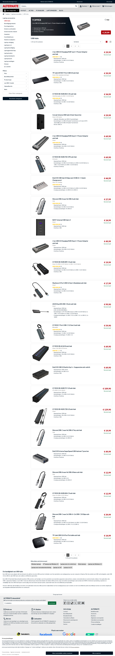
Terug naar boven (57, 594)
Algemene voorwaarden (97, 618)
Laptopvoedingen (9, 61)
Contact (65, 611)
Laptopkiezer (52, 10)
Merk (5, 89)
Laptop (8, 14)
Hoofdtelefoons (8, 37)
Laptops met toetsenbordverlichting (41, 567)
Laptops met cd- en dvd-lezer (68, 564)
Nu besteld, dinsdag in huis (10, 1)
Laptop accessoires (16, 14)
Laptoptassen (8, 58)
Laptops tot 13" (68, 567)
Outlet (23, 10)
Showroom (80, 1)
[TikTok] (72, 602)
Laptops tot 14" (57, 567)
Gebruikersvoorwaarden (97, 620)
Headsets (7, 34)
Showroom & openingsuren (70, 620)
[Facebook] (64, 602)
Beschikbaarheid (8, 76)
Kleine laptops (82, 564)
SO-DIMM (7, 66)
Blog (61, 10)
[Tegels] (110, 42)
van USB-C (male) (9, 83)
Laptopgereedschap (10, 50)
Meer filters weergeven (15, 93)
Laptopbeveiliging (9, 48)
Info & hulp (109, 1)
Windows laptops (36, 564)
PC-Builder (40, 10)
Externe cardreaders (10, 29)
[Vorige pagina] (64, 46)
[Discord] (82, 602)
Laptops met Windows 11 (95, 564)
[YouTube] (75, 602)
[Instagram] (68, 602)
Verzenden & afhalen (68, 618)
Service (65, 624)
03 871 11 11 (7, 624)
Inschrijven (52, 603)
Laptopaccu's (8, 45)
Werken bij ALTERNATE (46, 1)
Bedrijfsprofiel (94, 611)
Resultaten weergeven (15, 98)
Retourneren (66, 622)
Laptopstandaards (9, 56)
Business (93, 615)
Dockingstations (9, 26)
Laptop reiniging (9, 42)
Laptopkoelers (8, 53)
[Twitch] (79, 602)
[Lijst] (106, 42)
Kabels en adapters (9, 39)
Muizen (6, 64)
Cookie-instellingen (96, 624)
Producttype (7, 79)
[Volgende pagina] (78, 46)
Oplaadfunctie (8, 86)
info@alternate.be (8, 615)
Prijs (5, 73)
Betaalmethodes (67, 615)
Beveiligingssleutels (10, 23)
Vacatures (93, 613)
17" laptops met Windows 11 (50, 564)
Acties (31, 10)
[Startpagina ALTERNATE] (10, 6)
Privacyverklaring (95, 622)
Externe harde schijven (10, 31)
